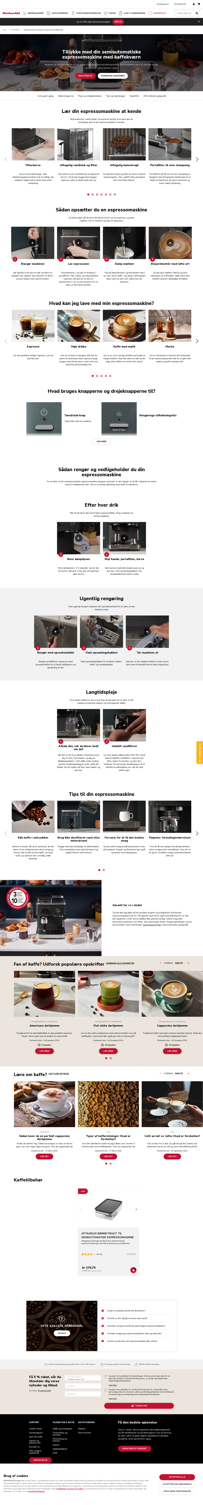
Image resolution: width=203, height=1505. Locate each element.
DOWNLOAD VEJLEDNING (113, 76)
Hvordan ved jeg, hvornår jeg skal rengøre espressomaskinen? (136, 1326)
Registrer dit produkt (134, 1448)
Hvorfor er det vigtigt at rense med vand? (127, 1318)
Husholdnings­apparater (88, 13)
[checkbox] (105, 1376)
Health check (35, 1428)
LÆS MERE (44, 1051)
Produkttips (15, 30)
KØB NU (118, 21)
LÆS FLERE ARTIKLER (59, 1074)
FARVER (112, 13)
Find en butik (40, 1460)
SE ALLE (62, 1333)
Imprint (56, 1445)
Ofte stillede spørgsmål (154, 96)
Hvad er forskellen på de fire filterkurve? (126, 1310)
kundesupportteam (152, 924)
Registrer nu (85, 76)
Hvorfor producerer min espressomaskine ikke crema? (132, 1341)
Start (5, 30)
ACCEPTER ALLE (177, 1477)
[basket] (198, 4)
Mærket (81, 1428)
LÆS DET (44, 1156)
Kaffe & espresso (60, 13)
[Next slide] (136, 1209)
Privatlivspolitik (44, 1390)
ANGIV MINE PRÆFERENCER (177, 1491)
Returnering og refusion (60, 1439)
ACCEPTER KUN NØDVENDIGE (177, 1484)
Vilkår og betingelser (62, 1428)
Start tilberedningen (134, 13)
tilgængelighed (60, 1449)
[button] (6, 159)
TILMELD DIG (141, 1406)
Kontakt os (34, 1446)
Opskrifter (134, 96)
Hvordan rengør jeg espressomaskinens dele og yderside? (134, 1333)
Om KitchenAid (180, 4)
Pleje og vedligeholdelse (90, 96)
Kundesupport (163, 4)
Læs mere (101, 441)
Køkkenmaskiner (36, 13)
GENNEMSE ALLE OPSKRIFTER (120, 963)
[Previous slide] (80, 1209)
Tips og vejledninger (115, 96)
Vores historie (84, 1432)
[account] (194, 4)
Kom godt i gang (46, 96)
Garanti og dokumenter (35, 1441)
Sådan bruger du (65, 96)
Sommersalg (159, 13)
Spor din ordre (36, 1436)
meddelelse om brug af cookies (70, 1489)
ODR (55, 1453)
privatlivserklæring (36, 1491)
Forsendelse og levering (60, 1433)
